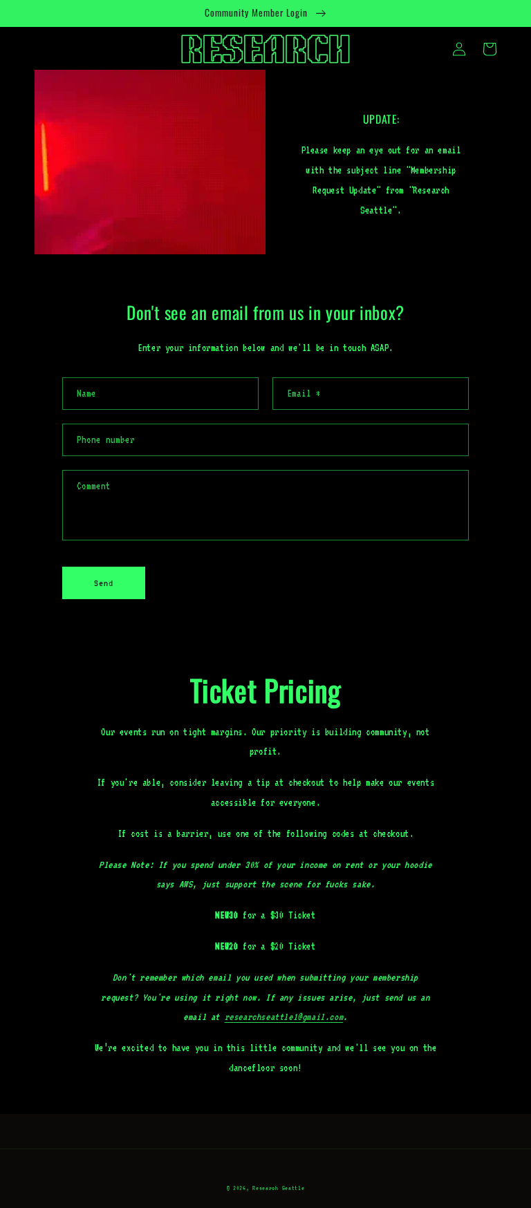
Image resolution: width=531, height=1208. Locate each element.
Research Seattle (278, 1188)
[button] (489, 49)
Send (103, 583)
